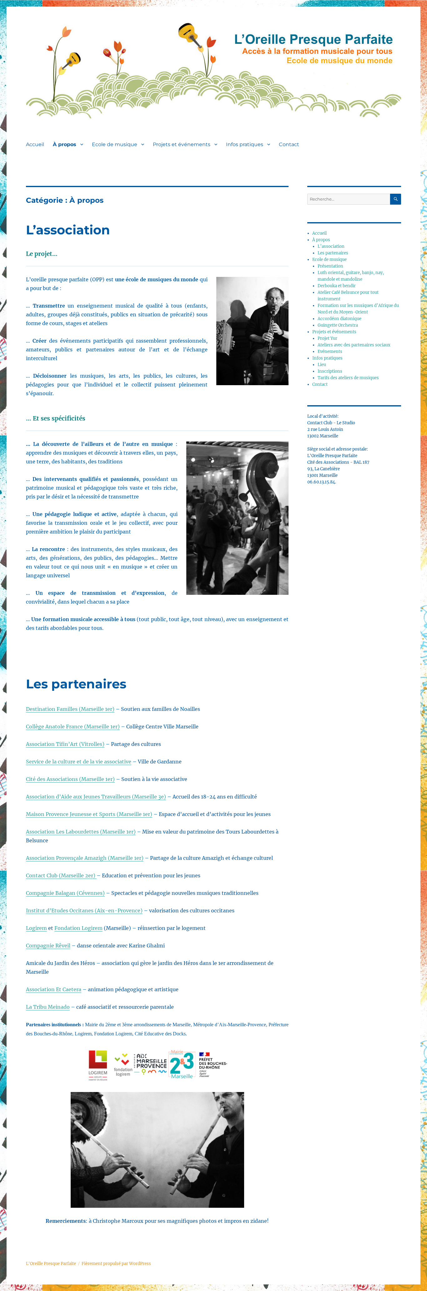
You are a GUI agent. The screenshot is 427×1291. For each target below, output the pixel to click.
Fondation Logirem (78, 928)
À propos (64, 144)
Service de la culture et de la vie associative (78, 761)
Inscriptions (330, 371)
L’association (68, 229)
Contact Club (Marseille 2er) (61, 875)
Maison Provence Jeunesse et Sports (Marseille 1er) (89, 814)
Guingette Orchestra (338, 325)
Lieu (322, 364)
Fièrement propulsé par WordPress (116, 1263)
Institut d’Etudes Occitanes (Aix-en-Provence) (84, 910)
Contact (289, 144)
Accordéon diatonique (339, 318)
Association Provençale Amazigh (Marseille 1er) (84, 858)
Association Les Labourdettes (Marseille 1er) (81, 832)
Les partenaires (76, 683)
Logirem (36, 928)
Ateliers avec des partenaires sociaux (354, 345)
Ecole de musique (114, 144)
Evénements (330, 351)
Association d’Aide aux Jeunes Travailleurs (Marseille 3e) (96, 796)
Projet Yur (327, 338)
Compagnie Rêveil (48, 945)
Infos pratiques (244, 144)
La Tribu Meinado (48, 1007)
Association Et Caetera (53, 989)
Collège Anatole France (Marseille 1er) (73, 726)
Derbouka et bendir (337, 285)
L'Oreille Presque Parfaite (51, 1263)
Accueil (35, 144)
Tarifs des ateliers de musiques (348, 377)
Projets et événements (181, 144)
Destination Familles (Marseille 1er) (70, 709)
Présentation (330, 266)
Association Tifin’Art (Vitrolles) (65, 744)
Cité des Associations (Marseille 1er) (70, 779)
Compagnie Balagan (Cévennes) (65, 893)
